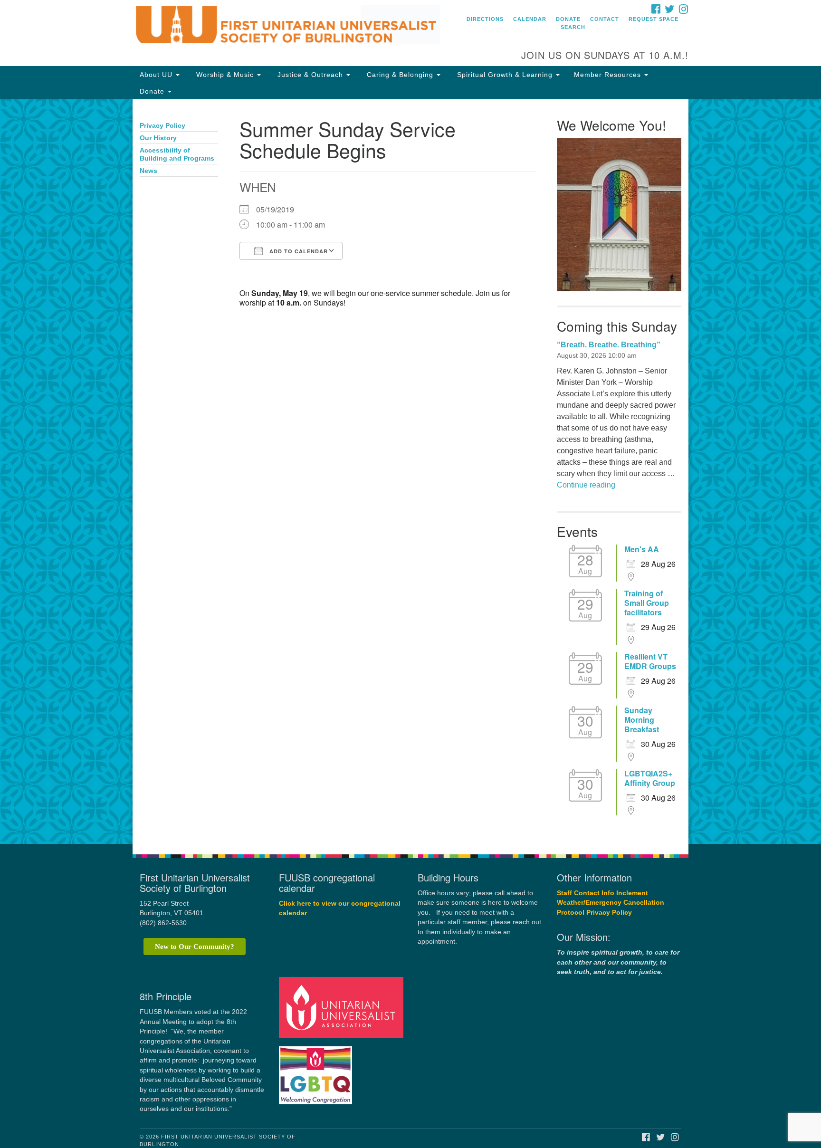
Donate (568, 19)
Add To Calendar (297, 251)
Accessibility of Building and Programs (177, 154)
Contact (604, 19)
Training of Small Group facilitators (646, 603)
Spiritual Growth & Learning (505, 74)
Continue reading (586, 485)
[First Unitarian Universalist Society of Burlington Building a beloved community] (295, 26)
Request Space (653, 19)
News (148, 170)
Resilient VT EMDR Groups (650, 661)
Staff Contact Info (585, 893)
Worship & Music (225, 74)
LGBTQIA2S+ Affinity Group (649, 778)
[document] (410, 471)
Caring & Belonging (400, 74)
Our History (158, 138)
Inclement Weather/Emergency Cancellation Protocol (610, 903)
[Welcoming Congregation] (317, 1070)
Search (573, 27)
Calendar (529, 19)
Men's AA (641, 549)
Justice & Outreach (310, 74)
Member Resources (608, 74)
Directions (485, 19)
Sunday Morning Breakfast (641, 720)
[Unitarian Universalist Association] (342, 1007)
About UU (157, 74)
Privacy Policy (162, 125)
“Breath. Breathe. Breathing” (608, 345)
